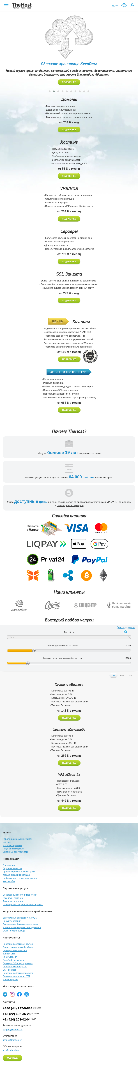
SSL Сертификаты (12, 845)
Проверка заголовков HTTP (16, 976)
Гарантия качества (12, 868)
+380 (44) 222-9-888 (17, 1008)
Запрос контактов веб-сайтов (18, 947)
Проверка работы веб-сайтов (18, 944)
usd (131, 675)
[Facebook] (19, 994)
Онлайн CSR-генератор (15, 966)
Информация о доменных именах (20, 878)
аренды (126, 501)
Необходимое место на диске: (62, 645)
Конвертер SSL (10, 979)
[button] (49, 91)
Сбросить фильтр (126, 627)
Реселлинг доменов (13, 898)
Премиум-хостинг (11, 921)
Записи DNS (9, 953)
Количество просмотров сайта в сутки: (62, 658)
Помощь (12, 1058)
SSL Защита (69, 274)
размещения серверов (70, 505)
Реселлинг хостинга (13, 901)
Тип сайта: (69, 632)
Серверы (69, 231)
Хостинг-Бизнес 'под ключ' (68, 372)
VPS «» (69, 774)
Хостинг (69, 142)
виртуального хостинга (90, 501)
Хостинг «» (69, 684)
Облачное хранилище (14, 930)
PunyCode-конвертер (13, 960)
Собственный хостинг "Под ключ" (19, 895)
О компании (9, 865)
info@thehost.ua (11, 1050)
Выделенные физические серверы (20, 924)
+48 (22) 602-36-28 (17, 1014)
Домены (69, 99)
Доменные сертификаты (15, 852)
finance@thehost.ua (12, 1040)
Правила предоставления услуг (19, 871)
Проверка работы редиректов (18, 973)
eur (122, 675)
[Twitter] (26, 994)
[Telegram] (5, 994)
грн (113, 675)
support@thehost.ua (12, 1029)
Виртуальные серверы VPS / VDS (20, 918)
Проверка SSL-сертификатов (18, 963)
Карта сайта (9, 881)
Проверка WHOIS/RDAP (15, 950)
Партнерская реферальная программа (23, 904)
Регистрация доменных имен (17, 839)
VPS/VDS (69, 189)
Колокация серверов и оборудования (22, 927)
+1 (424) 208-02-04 (17, 1019)
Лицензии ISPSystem (13, 848)
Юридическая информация (17, 875)
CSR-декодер (10, 970)
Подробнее (69, 82)
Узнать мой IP (10, 957)
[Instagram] (12, 994)
